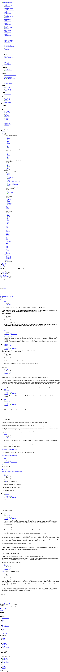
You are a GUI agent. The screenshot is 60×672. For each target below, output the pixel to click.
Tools (7, 119)
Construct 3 (12, 135)
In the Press (3, 639)
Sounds (9, 116)
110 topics (7, 333)
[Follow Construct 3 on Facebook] (7, 101)
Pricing (3, 619)
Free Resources (10, 70)
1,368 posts (10, 403)
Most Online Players (9, 89)
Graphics (7, 115)
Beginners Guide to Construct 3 (15, 181)
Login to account (8, 260)
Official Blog (9, 94)
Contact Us (5, 259)
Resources (5, 170)
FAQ (7, 71)
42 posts (9, 576)
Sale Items (7, 129)
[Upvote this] (6, 334)
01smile (1, 299)
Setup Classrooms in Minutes (12, 75)
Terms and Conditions (5, 665)
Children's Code (4, 667)
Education (3, 65)
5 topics (7, 576)
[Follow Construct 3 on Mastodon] (7, 102)
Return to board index (7, 603)
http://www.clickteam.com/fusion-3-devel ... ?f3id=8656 (10, 449)
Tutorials (7, 58)
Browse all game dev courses (10, 52)
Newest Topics (9, 83)
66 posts (9, 461)
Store (3, 103)
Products (5, 134)
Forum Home (8, 82)
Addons (7, 111)
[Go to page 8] (5, 601)
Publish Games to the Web (15, 182)
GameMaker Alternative (5, 618)
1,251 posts (10, 517)
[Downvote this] (13, 334)
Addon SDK (8, 42)
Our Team (3, 637)
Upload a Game (9, 90)
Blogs (5, 254)
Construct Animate (12, 149)
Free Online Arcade (5, 646)
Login (5, 131)
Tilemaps (7, 118)
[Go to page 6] (5, 279)
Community (3, 79)
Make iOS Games (14, 183)
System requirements (10, 40)
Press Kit (3, 638)
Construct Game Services (14, 160)
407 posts (10, 437)
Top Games (8, 87)
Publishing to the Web (11, 46)
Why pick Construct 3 (9, 69)
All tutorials (7, 49)
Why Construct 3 (4, 625)
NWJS (9, 62)
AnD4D (6, 481)
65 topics (7, 496)
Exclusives (7, 125)
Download (9, 61)
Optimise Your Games (14, 184)
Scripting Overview (9, 41)
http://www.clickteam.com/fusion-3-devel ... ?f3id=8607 (10, 450)
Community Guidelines (5, 647)
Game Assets (4, 643)
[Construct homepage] (7, 2)
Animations (8, 112)
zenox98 (4, 571)
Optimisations (10, 48)
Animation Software (5, 614)
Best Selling (8, 123)
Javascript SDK (8, 64)
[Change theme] (8, 261)
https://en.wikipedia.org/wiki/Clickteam (7, 378)
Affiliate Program (4, 633)
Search (3, 265)
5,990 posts (10, 496)
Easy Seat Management (5, 626)
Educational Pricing (8, 76)
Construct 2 (10, 195)
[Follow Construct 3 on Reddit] (7, 98)
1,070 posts (10, 333)
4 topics (7, 461)
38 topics (7, 517)
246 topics (7, 403)
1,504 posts (10, 392)
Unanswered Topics (5, 263)
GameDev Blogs (4, 645)
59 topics (7, 392)
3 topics (7, 347)
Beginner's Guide (8, 45)
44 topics (7, 304)
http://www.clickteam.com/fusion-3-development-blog (9, 455)
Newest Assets (9, 122)
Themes (8, 117)
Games (7, 114)
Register (3, 131)
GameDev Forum (4, 644)
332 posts (10, 304)
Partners (3, 628)
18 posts (9, 347)
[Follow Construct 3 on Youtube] (7, 99)
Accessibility (4, 668)
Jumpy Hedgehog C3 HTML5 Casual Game (6, 296)
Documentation (4, 620)
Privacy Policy (4, 666)
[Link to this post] (6, 319)
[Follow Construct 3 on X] (6, 100)
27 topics (7, 437)
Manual (8, 39)
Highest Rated (9, 124)
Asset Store (5, 228)
